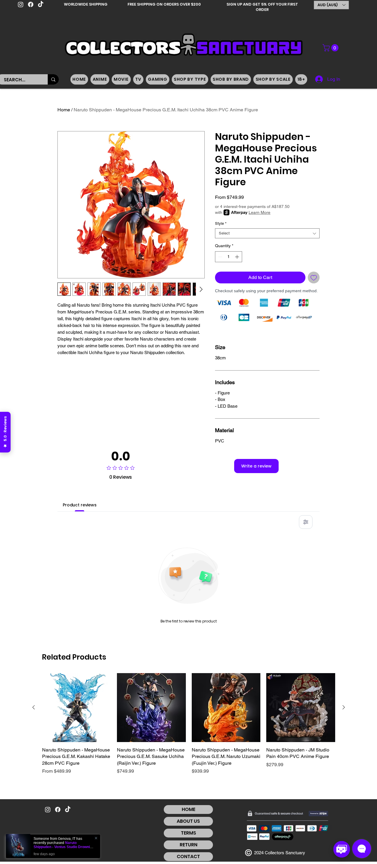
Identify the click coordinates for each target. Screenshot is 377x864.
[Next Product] (343, 707)
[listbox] (331, 5)
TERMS (188, 833)
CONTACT (188, 856)
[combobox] (267, 233)
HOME (188, 809)
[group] (188, 727)
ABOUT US (188, 821)
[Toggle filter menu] (305, 522)
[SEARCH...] (53, 79)
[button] (331, 5)
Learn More (259, 212)
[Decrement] (219, 257)
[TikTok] (40, 4)
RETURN (188, 844)
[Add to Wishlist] (314, 277)
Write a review (256, 466)
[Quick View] (76, 707)
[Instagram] (20, 4)
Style (220, 223)
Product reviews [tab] (80, 505)
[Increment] (237, 257)
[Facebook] (30, 4)
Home (63, 110)
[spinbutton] (228, 257)
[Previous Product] (33, 707)
